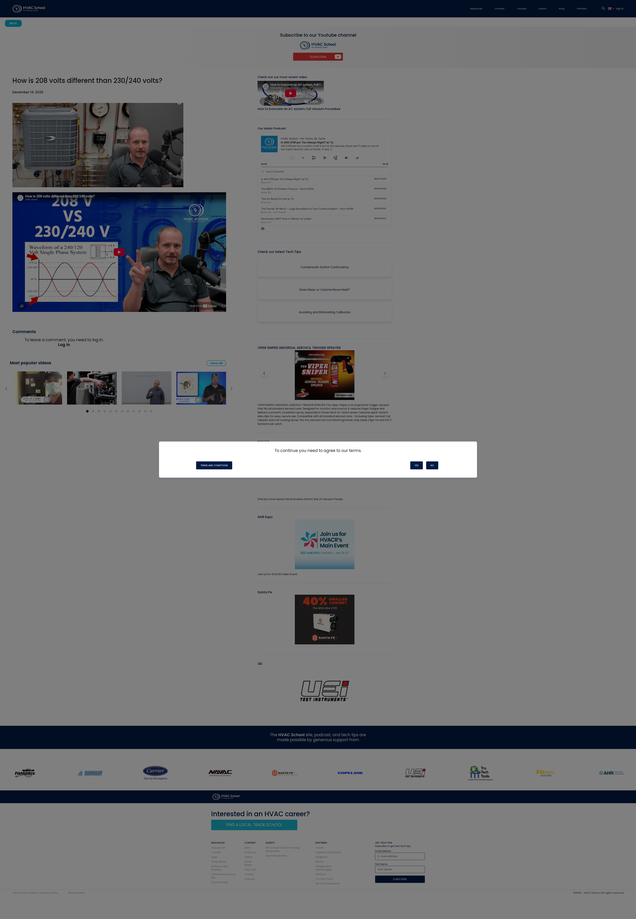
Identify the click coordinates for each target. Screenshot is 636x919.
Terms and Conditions (214, 465)
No (432, 465)
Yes (417, 465)
